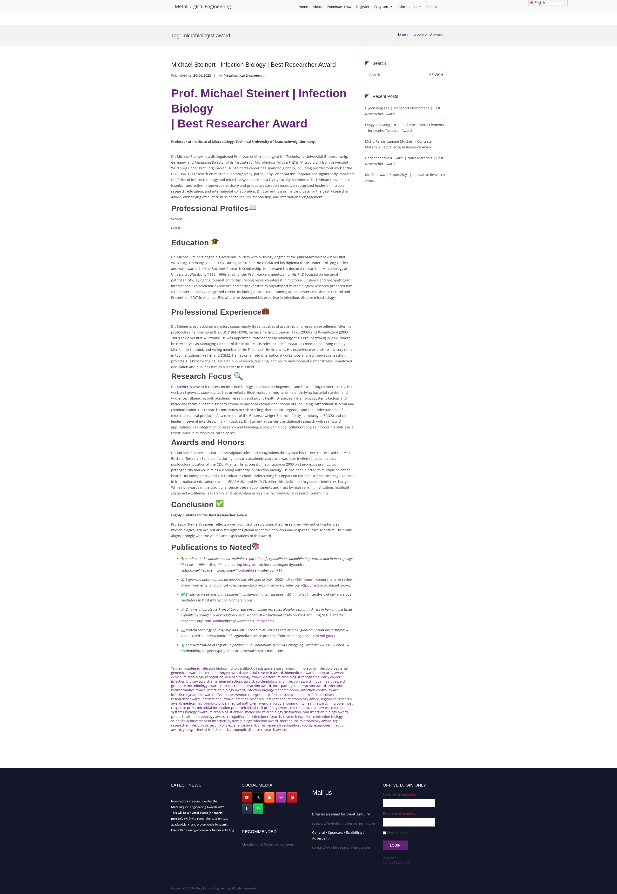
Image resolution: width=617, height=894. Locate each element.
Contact (432, 6)
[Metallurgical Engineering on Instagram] (281, 797)
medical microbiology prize (205, 703)
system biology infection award (253, 721)
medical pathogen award (248, 703)
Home (303, 6)
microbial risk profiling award (264, 707)
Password (399, 813)
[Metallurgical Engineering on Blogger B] (269, 797)
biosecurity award (329, 672)
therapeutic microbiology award (305, 721)
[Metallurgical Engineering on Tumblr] (247, 808)
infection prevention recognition (241, 694)
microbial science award (309, 707)
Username (400, 794)
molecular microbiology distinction (273, 712)
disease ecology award (243, 677)
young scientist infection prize (207, 729)
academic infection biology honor (211, 668)
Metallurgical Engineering (203, 6)
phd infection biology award (325, 712)
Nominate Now (339, 6)
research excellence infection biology (313, 716)
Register (362, 6)
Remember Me (399, 832)
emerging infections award (232, 681)
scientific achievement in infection (198, 721)
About (317, 6)
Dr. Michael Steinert (187, 156)
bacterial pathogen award (220, 672)
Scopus (177, 219)
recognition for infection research (254, 716)
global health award (329, 681)
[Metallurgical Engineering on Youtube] (247, 797)
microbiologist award (226, 712)
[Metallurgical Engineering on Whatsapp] (258, 808)
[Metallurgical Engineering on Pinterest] (292, 797)
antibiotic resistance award (262, 668)
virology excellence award (235, 725)
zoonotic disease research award (259, 729)
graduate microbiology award (195, 685)
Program (381, 6)
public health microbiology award (198, 716)
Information (407, 6)
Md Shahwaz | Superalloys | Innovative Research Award (405, 177)
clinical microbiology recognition (197, 677)
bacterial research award (263, 672)
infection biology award (226, 690)
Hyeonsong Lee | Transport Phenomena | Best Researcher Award (402, 111)
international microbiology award (292, 699)
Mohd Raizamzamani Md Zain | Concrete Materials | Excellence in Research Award (398, 144)
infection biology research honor (273, 690)
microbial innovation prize (218, 707)
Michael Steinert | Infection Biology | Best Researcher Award (253, 64)
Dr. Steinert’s (181, 326)
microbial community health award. (299, 703)
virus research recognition (279, 725)
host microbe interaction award (245, 685)
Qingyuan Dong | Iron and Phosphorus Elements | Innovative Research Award (404, 127)
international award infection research (232, 699)
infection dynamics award (192, 694)
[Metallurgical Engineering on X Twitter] (258, 797)
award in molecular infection (308, 668)
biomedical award (299, 672)
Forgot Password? (397, 862)
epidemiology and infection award (283, 681)
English (539, 3)
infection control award (320, 690)
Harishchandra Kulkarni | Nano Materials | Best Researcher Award (404, 161)
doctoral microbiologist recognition (291, 677)
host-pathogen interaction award (299, 685)
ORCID (176, 228)
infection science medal (287, 694)
